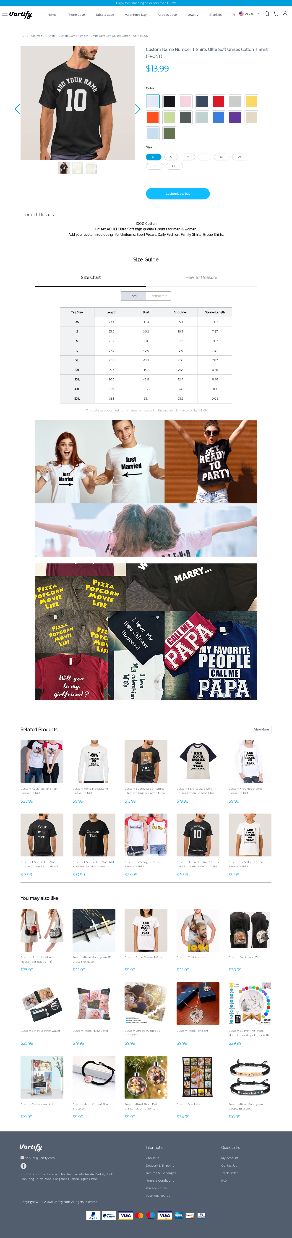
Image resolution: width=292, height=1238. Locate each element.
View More (261, 729)
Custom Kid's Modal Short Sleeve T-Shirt (246, 864)
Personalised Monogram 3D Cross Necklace (92, 959)
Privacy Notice (156, 1188)
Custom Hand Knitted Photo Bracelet (92, 1106)
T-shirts (50, 36)
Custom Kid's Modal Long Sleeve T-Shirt (246, 790)
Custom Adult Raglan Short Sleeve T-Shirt (39, 790)
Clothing (36, 36)
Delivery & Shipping (160, 1165)
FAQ (224, 1180)
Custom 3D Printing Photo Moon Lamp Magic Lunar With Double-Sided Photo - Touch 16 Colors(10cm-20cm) (250, 1033)
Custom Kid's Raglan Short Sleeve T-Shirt (142, 864)
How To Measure (201, 277)
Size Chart (91, 277)
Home (52, 14)
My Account (229, 1158)
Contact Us (229, 1165)
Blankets (215, 14)
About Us (152, 1158)
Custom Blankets (188, 1104)
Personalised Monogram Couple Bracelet (246, 1106)
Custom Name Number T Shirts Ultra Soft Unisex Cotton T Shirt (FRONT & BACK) (198, 864)
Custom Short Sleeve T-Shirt (144, 957)
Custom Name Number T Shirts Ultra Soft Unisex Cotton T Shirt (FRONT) (105, 36)
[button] (17, 109)
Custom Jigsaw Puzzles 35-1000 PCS (143, 1033)
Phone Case (76, 14)
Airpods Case (167, 14)
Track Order (229, 1173)
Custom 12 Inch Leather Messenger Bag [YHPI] (36, 959)
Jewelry (193, 14)
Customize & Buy (178, 193)
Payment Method (158, 1195)
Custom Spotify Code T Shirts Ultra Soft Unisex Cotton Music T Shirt (145, 790)
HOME (24, 36)
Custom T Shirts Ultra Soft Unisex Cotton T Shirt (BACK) (40, 864)
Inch (134, 295)
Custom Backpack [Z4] (244, 957)
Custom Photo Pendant (192, 1031)
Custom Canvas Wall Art (37, 1104)
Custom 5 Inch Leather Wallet (40, 1031)
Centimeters (158, 295)
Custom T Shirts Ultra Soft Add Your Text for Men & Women (93, 864)
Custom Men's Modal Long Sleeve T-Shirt (90, 790)
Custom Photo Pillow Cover (90, 1031)
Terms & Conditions (160, 1180)
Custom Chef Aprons (191, 957)
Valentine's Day (136, 14)
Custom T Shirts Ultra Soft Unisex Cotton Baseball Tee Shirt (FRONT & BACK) (196, 790)
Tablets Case (105, 14)
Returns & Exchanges (161, 1173)
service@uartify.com (40, 1158)
